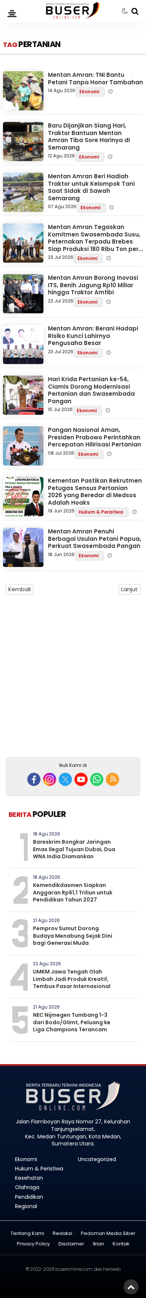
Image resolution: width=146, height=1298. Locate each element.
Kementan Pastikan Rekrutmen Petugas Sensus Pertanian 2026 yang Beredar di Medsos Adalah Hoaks (95, 492)
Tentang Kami (27, 1233)
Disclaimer (71, 1244)
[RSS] (112, 779)
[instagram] (49, 779)
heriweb (112, 1269)
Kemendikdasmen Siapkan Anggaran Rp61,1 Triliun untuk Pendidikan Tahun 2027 (72, 892)
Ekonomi (89, 91)
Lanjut (129, 589)
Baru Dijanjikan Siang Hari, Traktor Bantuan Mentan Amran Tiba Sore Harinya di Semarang (89, 136)
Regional (26, 1206)
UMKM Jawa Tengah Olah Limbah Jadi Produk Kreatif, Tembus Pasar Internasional (71, 979)
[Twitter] (65, 779)
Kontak (121, 1244)
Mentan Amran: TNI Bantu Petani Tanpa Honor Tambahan (95, 78)
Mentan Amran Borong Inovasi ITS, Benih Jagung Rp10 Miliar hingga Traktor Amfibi (93, 285)
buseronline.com (73, 1269)
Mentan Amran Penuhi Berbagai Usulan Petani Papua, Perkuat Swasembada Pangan (94, 538)
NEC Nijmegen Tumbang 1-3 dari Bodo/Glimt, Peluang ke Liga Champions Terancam (71, 1022)
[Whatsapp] (96, 779)
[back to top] (131, 1286)
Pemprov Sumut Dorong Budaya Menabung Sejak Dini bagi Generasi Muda (72, 936)
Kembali (19, 589)
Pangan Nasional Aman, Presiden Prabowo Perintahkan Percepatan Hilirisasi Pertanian (94, 437)
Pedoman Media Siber (108, 1233)
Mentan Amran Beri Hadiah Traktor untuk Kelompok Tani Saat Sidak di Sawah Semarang (91, 187)
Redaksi (62, 1233)
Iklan (98, 1244)
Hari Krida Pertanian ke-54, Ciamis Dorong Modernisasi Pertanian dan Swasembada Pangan (91, 390)
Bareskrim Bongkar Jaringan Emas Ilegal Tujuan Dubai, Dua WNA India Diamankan (74, 849)
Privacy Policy (33, 1244)
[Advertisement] (73, 679)
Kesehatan (29, 1178)
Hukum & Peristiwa (101, 512)
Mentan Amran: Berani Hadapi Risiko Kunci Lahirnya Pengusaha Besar (93, 335)
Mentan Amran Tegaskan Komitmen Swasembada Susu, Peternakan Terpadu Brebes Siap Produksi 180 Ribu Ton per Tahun (94, 241)
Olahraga (27, 1187)
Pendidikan (29, 1197)
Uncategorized (97, 1159)
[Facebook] (33, 779)
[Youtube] (81, 779)
